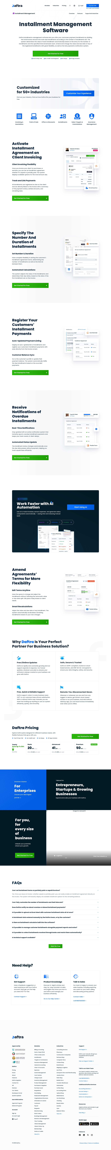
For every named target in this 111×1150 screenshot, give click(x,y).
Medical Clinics (61, 1111)
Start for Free (55, 946)
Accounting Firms (61, 1090)
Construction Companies (64, 1055)
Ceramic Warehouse (62, 1083)
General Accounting (39, 1065)
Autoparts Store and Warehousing (66, 1072)
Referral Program (17, 1106)
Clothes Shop (60, 1062)
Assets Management (40, 1072)
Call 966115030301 (79, 1001)
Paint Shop (59, 1078)
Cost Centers (38, 1075)
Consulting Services (62, 1049)
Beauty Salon (60, 1103)
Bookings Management (40, 1116)
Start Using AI (80, 507)
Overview (72, 13)
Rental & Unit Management (41, 1118)
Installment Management (25, 13)
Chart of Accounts (39, 1067)
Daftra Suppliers (16, 1080)
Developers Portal (17, 1093)
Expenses (36, 1070)
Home (13, 1072)
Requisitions (37, 1090)
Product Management (40, 1083)
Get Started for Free (55, 54)
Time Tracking (38, 1121)
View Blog (82, 1112)
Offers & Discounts (39, 1055)
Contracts (37, 1103)
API (13, 1085)
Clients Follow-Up (39, 1126)
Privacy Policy (83, 1143)
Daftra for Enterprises (85, 1097)
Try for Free (92, 5)
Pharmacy (59, 1052)
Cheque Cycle (38, 1078)
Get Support (82, 1049)
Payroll (36, 1106)
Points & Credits (38, 1131)
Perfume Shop (60, 1057)
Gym (58, 1108)
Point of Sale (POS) (39, 1052)
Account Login (16, 1116)
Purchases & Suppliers (40, 1085)
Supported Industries (91, 13)
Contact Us (15, 1083)
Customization (83, 1094)
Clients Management (40, 1123)
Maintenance (60, 1095)
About (13, 1075)
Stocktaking (37, 1093)
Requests (36, 1108)
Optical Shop (60, 1093)
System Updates (16, 1095)
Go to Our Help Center (51, 999)
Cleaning (59, 1100)
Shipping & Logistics (62, 1067)
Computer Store (61, 1060)
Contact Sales (78, 997)
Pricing (64, 5)
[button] (95, 832)
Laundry (59, 1106)
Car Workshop (61, 1098)
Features (80, 13)
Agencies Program (17, 1103)
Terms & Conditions (93, 1143)
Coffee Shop (60, 1088)
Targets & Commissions (41, 1060)
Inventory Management (40, 1080)
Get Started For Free (85, 736)
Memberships (38, 1129)
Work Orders (37, 1113)
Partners (14, 1088)
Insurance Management (41, 1062)
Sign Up (14, 1113)
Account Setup (83, 1091)
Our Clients (15, 1090)
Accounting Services (84, 1088)
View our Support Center (86, 1061)
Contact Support (20, 997)
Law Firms (59, 1070)
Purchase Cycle (38, 1088)
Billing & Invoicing (39, 1049)
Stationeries (60, 1085)
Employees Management (41, 1095)
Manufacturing (38, 1111)
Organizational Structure (41, 1098)
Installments (37, 1057)
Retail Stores (60, 1065)
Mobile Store (60, 1080)
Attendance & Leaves (40, 1100)
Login (81, 5)
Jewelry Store (60, 1075)
